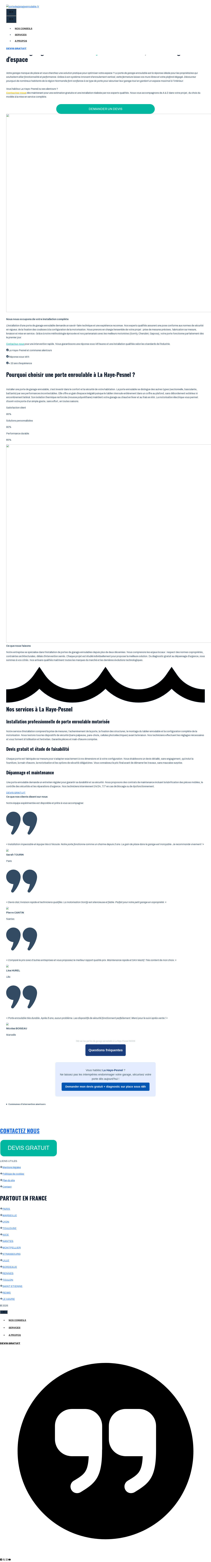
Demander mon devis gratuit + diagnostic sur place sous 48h (105, 1086)
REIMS (6, 1292)
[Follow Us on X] (4, 1560)
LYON (5, 1221)
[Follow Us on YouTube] (9, 1560)
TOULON (7, 1280)
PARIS (6, 1209)
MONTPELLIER (11, 1247)
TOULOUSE (9, 1228)
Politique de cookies (13, 1174)
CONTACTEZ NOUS (20, 1130)
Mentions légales (11, 1167)
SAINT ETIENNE (12, 1286)
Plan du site (8, 1180)
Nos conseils (23, 28)
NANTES (7, 1241)
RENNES (7, 1273)
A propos (21, 41)
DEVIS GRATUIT (15, 792)
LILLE (5, 1260)
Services (21, 34)
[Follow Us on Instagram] (7, 1560)
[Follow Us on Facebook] (1, 1560)
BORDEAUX (9, 1267)
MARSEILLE (9, 1215)
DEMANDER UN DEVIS (105, 109)
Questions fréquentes (106, 1050)
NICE (5, 1234)
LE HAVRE (8, 1299)
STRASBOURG (11, 1254)
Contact (7, 1186)
